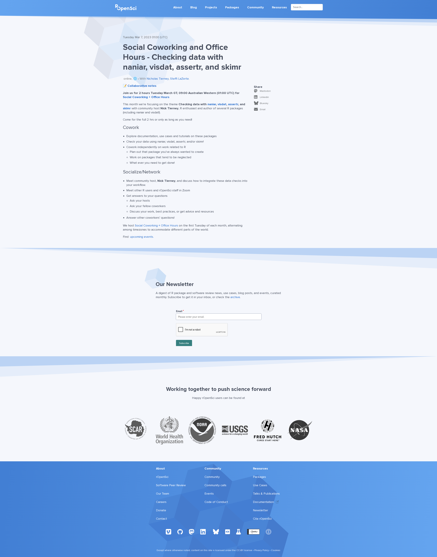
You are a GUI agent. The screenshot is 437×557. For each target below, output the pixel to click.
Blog (193, 7)
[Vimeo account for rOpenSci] (168, 531)
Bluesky (264, 103)
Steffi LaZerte (179, 78)
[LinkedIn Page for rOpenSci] (203, 531)
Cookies (275, 550)
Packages (232, 7)
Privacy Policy (261, 550)
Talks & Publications (266, 493)
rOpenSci (162, 477)
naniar (212, 104)
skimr (127, 108)
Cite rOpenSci (262, 519)
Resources (279, 7)
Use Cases (260, 485)
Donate (161, 510)
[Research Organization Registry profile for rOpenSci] (227, 531)
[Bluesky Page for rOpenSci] (216, 531)
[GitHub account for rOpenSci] (180, 531)
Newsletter (260, 510)
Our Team (162, 493)
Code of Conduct (216, 502)
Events (209, 493)
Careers (161, 502)
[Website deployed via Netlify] (253, 531)
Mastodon (265, 91)
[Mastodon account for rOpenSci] (191, 531)
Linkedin (264, 97)
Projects (211, 7)
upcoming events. (142, 237)
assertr (233, 104)
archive (235, 297)
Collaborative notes (142, 86)
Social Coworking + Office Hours (146, 97)
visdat (222, 104)
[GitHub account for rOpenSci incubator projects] (238, 531)
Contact (161, 519)
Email (262, 109)
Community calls (215, 485)
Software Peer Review (171, 485)
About (177, 7)
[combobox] (307, 7)
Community (255, 7)
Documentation (263, 502)
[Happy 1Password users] (268, 531)
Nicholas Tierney (158, 78)
